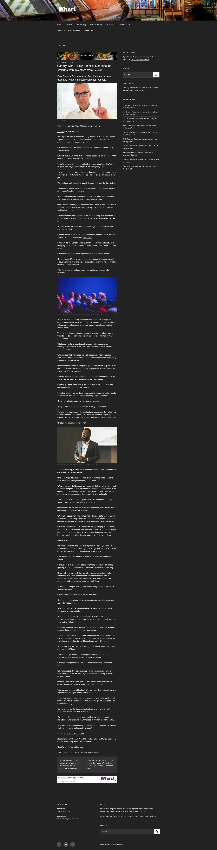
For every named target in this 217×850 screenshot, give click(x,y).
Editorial (69, 25)
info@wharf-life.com (64, 811)
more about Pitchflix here (74, 733)
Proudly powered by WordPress (111, 844)
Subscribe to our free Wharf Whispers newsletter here (78, 126)
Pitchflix (60, 131)
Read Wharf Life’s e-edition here (70, 747)
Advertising (81, 25)
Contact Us (88, 30)
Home (59, 25)
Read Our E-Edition (126, 25)
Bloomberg (87, 237)
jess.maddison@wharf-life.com (68, 819)
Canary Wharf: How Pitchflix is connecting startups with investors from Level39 (84, 67)
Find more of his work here (147, 816)
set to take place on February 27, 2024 (95, 545)
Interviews (110, 25)
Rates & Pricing (96, 25)
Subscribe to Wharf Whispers (68, 30)
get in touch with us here (140, 59)
